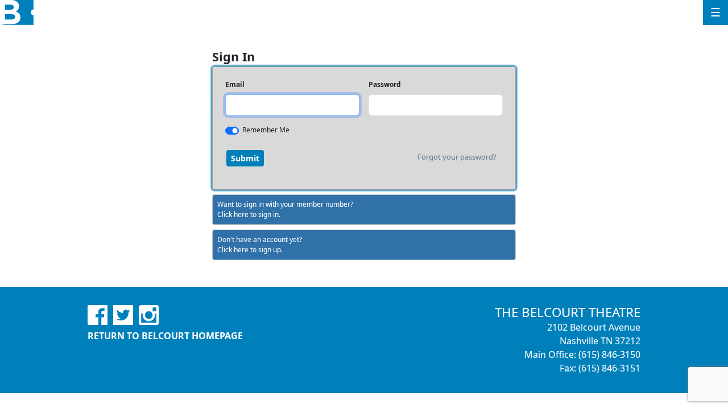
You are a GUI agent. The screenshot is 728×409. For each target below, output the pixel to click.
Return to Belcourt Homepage (165, 335)
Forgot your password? (457, 157)
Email (235, 84)
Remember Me (265, 130)
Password (385, 84)
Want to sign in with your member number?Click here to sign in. (285, 209)
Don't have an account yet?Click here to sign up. (259, 244)
